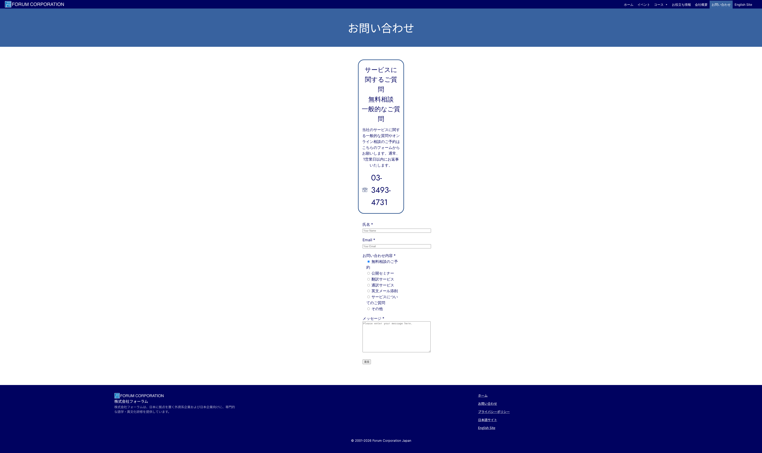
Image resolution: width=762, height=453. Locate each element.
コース (659, 5)
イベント (643, 5)
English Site (743, 5)
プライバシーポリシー (494, 411)
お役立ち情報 (681, 5)
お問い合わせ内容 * (379, 255)
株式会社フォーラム (131, 401)
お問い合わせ (721, 5)
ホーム (628, 5)
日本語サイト (487, 419)
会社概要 (701, 5)
